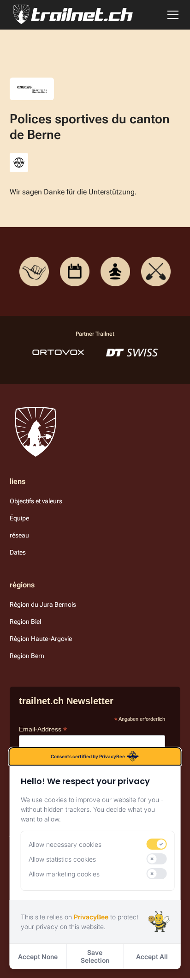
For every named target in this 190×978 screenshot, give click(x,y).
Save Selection (95, 956)
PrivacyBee (91, 917)
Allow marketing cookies (64, 874)
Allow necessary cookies (65, 844)
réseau (19, 535)
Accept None (38, 956)
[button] (171, 15)
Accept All (152, 956)
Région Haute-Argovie (41, 638)
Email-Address (43, 729)
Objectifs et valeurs (36, 501)
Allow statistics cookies (62, 859)
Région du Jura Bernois (43, 604)
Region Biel (25, 621)
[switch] (156, 844)
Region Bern (27, 655)
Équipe (19, 518)
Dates (18, 552)
